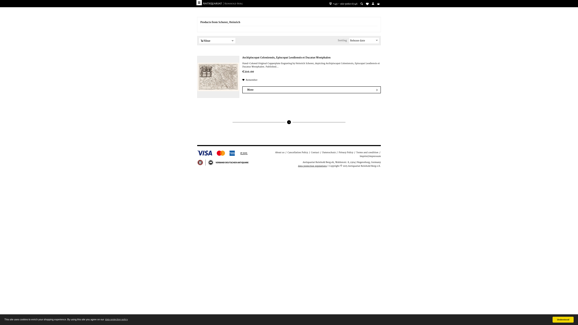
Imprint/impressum (370, 156)
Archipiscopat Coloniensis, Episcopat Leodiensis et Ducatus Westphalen (286, 57)
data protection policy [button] (116, 319)
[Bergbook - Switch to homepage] (223, 4)
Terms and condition (367, 152)
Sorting (342, 40)
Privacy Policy (346, 152)
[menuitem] (373, 3)
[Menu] (199, 2)
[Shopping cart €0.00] (378, 3)
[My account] (373, 3)
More (250, 89)
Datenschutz (329, 152)
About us (279, 152)
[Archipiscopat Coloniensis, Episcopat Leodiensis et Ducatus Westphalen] (218, 77)
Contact (315, 152)
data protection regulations (312, 166)
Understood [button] (563, 319)
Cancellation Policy (297, 152)
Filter (206, 40)
